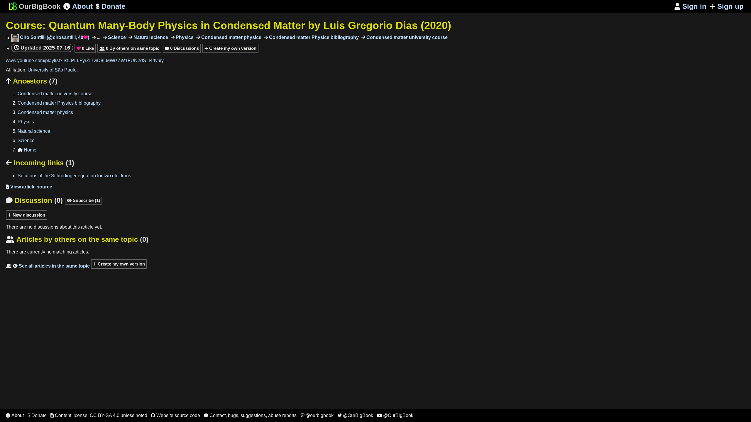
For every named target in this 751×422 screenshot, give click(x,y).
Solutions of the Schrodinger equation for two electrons (74, 175)
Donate (110, 6)
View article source (29, 186)
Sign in (690, 6)
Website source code (175, 415)
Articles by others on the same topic (77, 239)
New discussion (28, 214)
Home (27, 149)
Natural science (150, 37)
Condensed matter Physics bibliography (313, 37)
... (98, 37)
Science (116, 37)
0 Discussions (182, 48)
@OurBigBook (355, 415)
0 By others (129, 48)
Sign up (730, 6)
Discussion (34, 200)
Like (85, 48)
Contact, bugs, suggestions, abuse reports (250, 415)
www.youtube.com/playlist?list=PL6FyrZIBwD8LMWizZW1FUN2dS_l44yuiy (85, 60)
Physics (184, 37)
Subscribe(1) (83, 200)
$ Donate (37, 415)
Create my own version (232, 48)
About (78, 6)
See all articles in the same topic (48, 265)
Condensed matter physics (230, 37)
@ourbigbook (317, 415)
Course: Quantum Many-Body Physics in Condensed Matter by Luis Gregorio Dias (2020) (228, 25)
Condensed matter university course (406, 37)
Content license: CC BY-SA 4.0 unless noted (98, 415)
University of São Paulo (52, 69)
